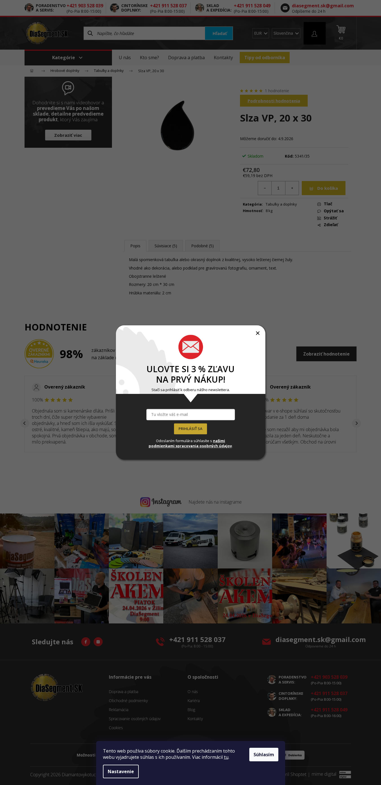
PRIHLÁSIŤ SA (190, 428)
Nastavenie (121, 771)
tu (226, 757)
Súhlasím (264, 754)
